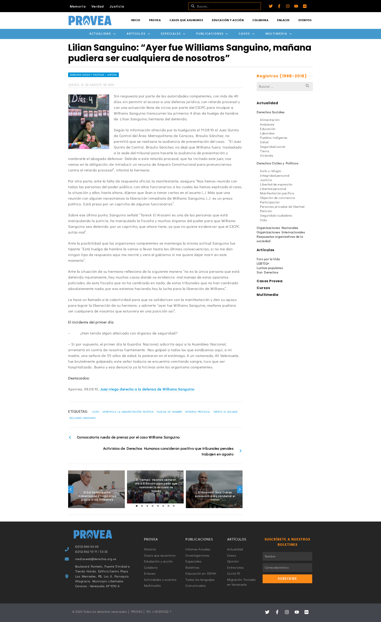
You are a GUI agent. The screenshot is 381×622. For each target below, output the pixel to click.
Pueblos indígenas (274, 137)
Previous (70, 489)
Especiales (171, 33)
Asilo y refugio (270, 171)
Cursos (263, 288)
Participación (270, 202)
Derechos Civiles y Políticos (277, 163)
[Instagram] (288, 6)
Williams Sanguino (82, 418)
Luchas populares (270, 268)
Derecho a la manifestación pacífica (128, 411)
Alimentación (270, 119)
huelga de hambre (169, 411)
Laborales (267, 133)
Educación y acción (228, 20)
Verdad (98, 6)
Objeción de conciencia (277, 197)
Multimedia (276, 33)
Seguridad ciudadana (276, 215)
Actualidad (100, 33)
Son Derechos (267, 272)
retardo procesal (197, 411)
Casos (244, 33)
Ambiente (267, 124)
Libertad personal (273, 188)
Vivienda (266, 155)
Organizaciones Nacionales (277, 227)
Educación (268, 128)
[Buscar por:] (285, 86)
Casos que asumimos (186, 20)
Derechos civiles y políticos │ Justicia (93, 75)
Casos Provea (269, 281)
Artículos (136, 33)
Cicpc (95, 411)
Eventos (305, 20)
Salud (264, 142)
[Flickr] (305, 6)
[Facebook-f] (279, 6)
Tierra (264, 151)
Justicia (117, 6)
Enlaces (283, 20)
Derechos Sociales (271, 112)
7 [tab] (168, 506)
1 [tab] (136, 506)
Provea (155, 20)
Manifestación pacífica (277, 193)
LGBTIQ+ (263, 263)
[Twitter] (271, 6)
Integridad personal (274, 175)
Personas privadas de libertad (282, 206)
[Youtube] (296, 6)
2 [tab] (142, 506)
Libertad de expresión (276, 184)
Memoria (78, 6)
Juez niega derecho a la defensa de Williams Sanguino (147, 389)
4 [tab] (152, 506)
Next (239, 489)
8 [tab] (174, 506)
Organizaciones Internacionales (281, 232)
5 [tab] (158, 506)
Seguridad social (272, 146)
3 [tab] (147, 506)
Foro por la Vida (268, 259)
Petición (266, 211)
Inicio (135, 20)
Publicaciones (210, 33)
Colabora (260, 20)
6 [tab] (163, 506)
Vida (263, 220)
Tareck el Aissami (225, 411)
